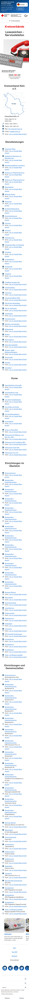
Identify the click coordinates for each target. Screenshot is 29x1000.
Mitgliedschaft (9, 329)
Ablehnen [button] (7, 998)
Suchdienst (8, 368)
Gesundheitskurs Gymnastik (13, 385)
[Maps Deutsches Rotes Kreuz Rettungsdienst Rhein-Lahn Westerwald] (16, 968)
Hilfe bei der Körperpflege (12, 303)
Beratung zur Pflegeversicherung (14, 173)
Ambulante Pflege (10, 149)
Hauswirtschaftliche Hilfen (12, 298)
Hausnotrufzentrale (10, 603)
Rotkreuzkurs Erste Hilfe (12, 447)
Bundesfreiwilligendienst (12, 209)
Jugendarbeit (9, 314)
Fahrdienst (8, 252)
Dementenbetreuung (11, 216)
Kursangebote (9, 421)
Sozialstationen (9, 639)
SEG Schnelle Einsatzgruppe (13, 634)
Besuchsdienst (9, 187)
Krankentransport (10, 319)
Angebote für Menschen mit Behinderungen (13, 157)
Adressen (8, 934)
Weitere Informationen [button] (7, 994)
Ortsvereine (8, 629)
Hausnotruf (8, 293)
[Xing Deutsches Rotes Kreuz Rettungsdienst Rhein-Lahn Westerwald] (10, 968)
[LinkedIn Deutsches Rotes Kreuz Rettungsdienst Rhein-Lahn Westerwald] (4, 968)
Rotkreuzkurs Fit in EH (11, 453)
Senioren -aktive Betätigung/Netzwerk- (11, 351)
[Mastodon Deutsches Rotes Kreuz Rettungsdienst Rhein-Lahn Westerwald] (21, 968)
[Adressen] (14, 925)
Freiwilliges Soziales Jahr (12, 282)
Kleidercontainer (9, 613)
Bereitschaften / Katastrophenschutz (11, 481)
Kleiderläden (8, 624)
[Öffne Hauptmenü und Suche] (26, 16)
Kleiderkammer (9, 618)
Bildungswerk (9, 597)
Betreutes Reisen (10, 194)
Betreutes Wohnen (10, 592)
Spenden (7, 363)
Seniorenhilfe (9, 357)
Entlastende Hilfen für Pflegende (14, 245)
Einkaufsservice (9, 238)
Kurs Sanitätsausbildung (12, 414)
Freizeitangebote (10, 287)
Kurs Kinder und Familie (12, 407)
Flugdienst (8, 274)
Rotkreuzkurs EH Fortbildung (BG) (15, 442)
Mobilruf (7, 334)
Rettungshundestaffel (11, 345)
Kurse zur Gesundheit (11, 430)
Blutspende (8, 201)
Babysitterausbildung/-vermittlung (15, 165)
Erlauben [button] (21, 998)
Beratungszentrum (10, 473)
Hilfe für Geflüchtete (11, 308)
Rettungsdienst (9, 340)
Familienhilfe (8, 267)
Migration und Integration (12, 324)
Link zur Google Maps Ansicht (18, 134)
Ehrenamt (8, 223)
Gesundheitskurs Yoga (11, 392)
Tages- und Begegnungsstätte (14, 655)
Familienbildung (9, 259)
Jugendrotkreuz (9, 608)
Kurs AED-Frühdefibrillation (13, 400)
